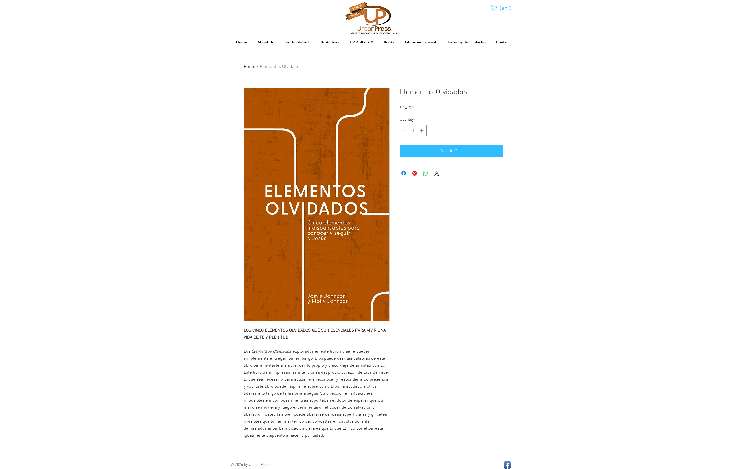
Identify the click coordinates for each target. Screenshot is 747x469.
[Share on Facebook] (403, 173)
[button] (503, 8)
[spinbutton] (413, 130)
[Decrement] (404, 130)
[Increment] (422, 130)
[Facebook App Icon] (507, 465)
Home (249, 67)
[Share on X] (436, 173)
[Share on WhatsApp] (425, 173)
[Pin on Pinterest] (414, 173)
